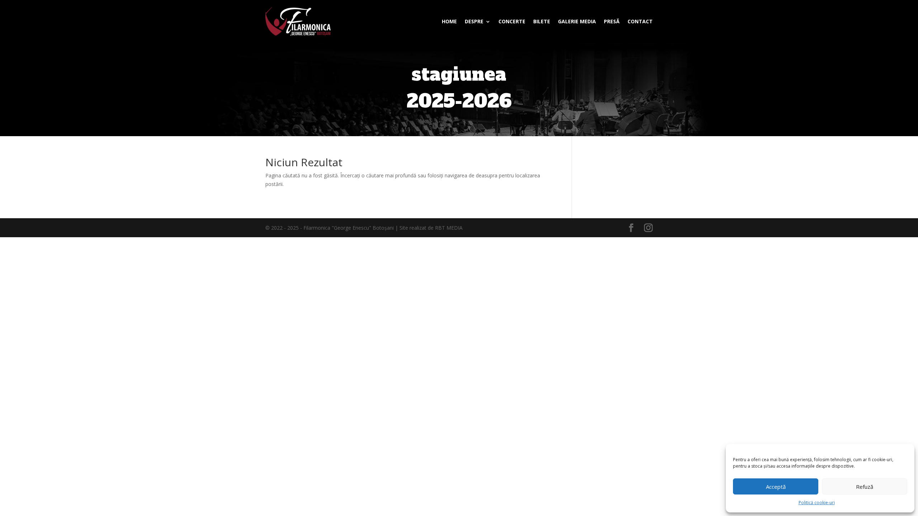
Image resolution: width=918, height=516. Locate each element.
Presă (612, 21)
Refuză (864, 486)
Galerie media (577, 21)
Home (449, 21)
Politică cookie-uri (817, 503)
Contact (640, 21)
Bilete (541, 21)
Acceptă (776, 486)
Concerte (511, 21)
